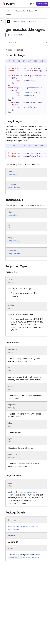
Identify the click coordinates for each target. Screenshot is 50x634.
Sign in (31, 4)
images (11, 238)
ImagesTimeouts (14, 187)
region (11, 305)
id (9, 225)
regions (11, 405)
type (10, 279)
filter (10, 171)
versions (11, 454)
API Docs (38, 11)
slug (10, 423)
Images (8, 14)
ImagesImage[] (13, 241)
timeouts (12, 184)
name (10, 386)
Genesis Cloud (28, 11)
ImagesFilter (13, 174)
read (10, 483)
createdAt (12, 349)
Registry (8, 11)
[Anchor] (47, 29)
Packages (17, 11)
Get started (42, 4)
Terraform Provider (24, 557)
